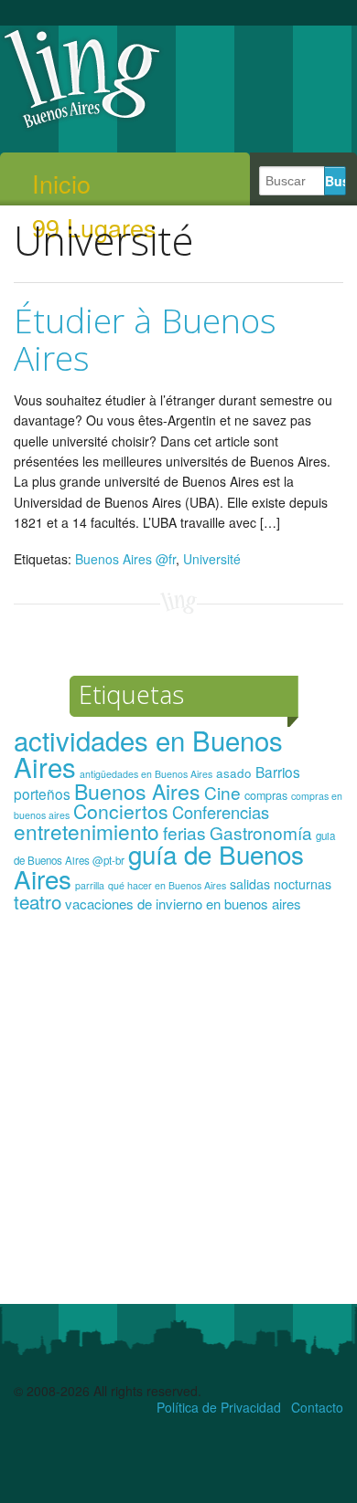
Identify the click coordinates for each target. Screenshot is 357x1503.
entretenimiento (86, 831)
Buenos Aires (137, 790)
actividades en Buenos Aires (148, 752)
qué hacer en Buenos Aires (167, 885)
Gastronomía (261, 832)
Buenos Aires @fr (125, 559)
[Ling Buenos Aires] (82, 127)
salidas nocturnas (280, 884)
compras (265, 795)
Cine (222, 792)
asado (234, 773)
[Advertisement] (178, 1117)
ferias (184, 832)
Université (212, 559)
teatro (37, 901)
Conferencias (220, 812)
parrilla (89, 885)
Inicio (61, 183)
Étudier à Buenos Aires (145, 339)
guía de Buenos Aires (159, 867)
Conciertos (120, 811)
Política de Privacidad (219, 1407)
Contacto (317, 1407)
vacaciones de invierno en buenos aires (183, 903)
